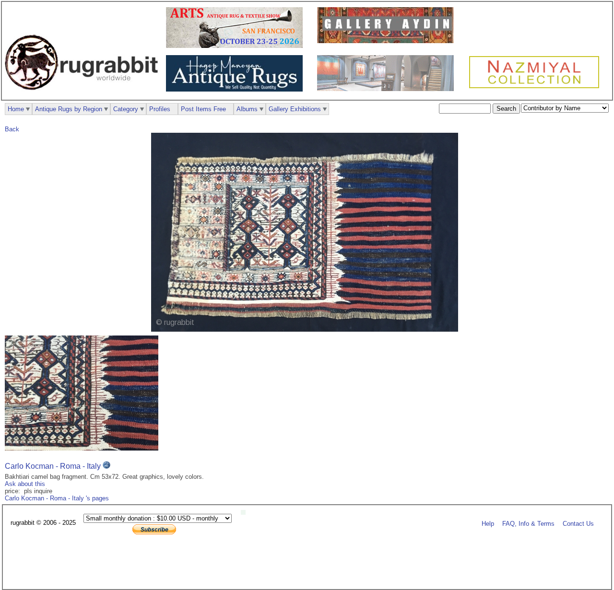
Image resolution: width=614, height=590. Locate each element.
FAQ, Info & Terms (528, 523)
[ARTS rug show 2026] (236, 45)
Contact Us (578, 523)
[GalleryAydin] (388, 41)
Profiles (159, 109)
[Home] (84, 95)
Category (125, 109)
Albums (247, 109)
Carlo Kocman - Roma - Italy (54, 466)
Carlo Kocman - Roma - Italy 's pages (57, 498)
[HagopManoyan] (236, 89)
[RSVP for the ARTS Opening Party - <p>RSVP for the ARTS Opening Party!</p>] (245, 512)
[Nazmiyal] (536, 87)
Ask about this (25, 483)
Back (12, 129)
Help (488, 523)
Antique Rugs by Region (68, 109)
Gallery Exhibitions (295, 109)
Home (16, 109)
